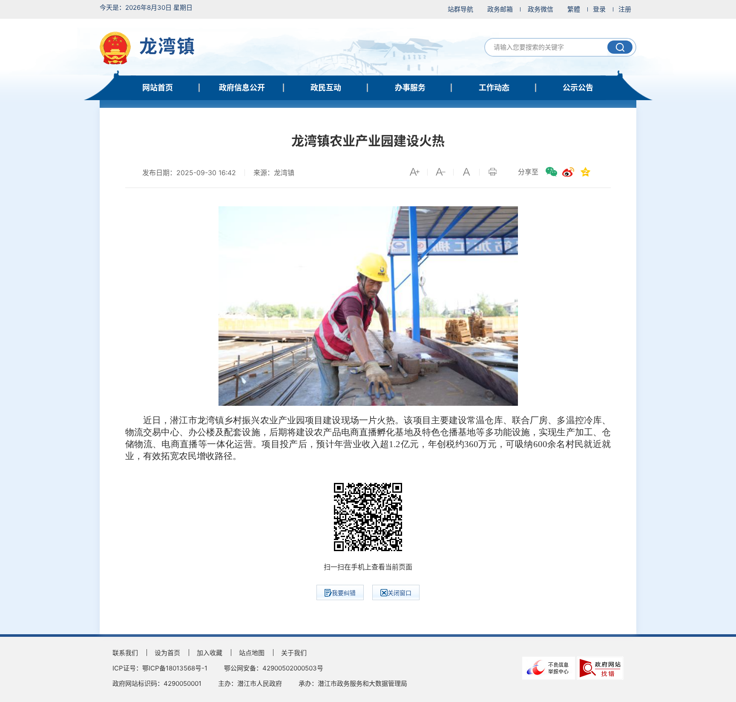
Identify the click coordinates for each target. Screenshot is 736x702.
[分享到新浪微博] (568, 171)
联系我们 (125, 653)
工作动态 (494, 87)
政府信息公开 (242, 87)
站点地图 (251, 653)
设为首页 (167, 653)
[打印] (492, 171)
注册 (624, 9)
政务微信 (540, 9)
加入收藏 (209, 653)
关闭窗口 (399, 592)
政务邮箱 (500, 9)
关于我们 (294, 653)
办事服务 (410, 87)
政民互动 (325, 87)
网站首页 (157, 87)
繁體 (573, 9)
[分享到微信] (551, 171)
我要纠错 (344, 592)
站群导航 (460, 9)
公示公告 (578, 87)
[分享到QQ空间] (585, 171)
